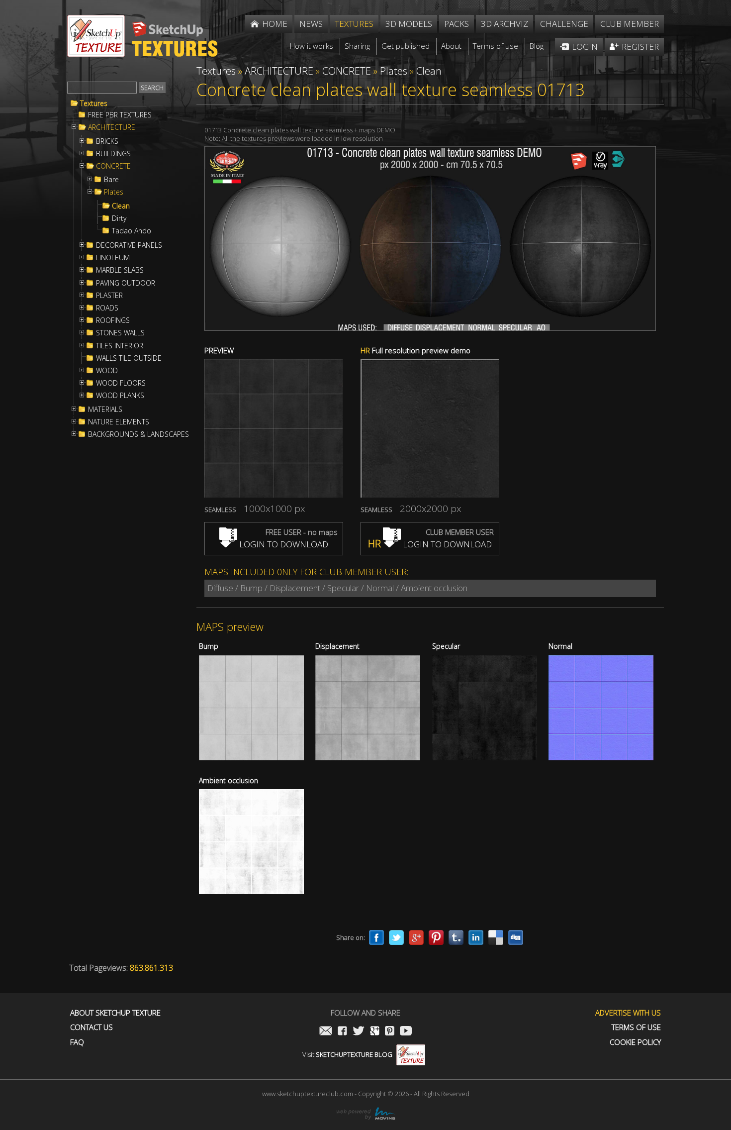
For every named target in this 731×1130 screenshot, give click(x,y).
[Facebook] (376, 937)
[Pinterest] (436, 937)
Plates (113, 192)
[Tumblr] (456, 937)
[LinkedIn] (475, 937)
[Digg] (515, 937)
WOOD (107, 370)
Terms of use (636, 1027)
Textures (93, 103)
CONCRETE (113, 166)
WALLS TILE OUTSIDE (129, 358)
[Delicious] (495, 937)
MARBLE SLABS (120, 270)
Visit (347, 1054)
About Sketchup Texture (115, 1013)
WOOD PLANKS (120, 395)
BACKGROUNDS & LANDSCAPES (138, 434)
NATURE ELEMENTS (118, 421)
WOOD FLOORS (121, 383)
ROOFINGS (113, 320)
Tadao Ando (131, 230)
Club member (629, 23)
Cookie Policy (635, 1042)
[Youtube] (406, 1031)
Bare (111, 179)
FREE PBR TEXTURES (120, 114)
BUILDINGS (113, 153)
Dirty (119, 218)
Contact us (91, 1027)
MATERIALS (105, 409)
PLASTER (109, 295)
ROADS (107, 308)
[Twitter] (396, 937)
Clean (121, 206)
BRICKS (107, 141)
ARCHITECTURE (111, 127)
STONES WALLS (120, 332)
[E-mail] (325, 1031)
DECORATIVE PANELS (129, 245)
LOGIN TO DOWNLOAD (282, 544)
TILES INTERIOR (119, 345)
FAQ (77, 1042)
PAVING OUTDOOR (125, 283)
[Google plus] (416, 937)
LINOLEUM (113, 257)
